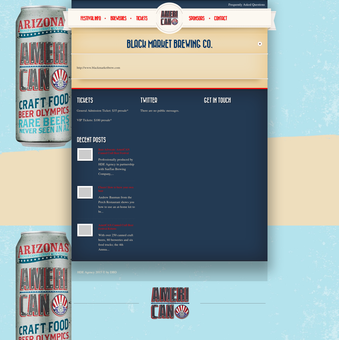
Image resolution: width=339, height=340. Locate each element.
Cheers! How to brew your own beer (115, 189)
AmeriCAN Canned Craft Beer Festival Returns (115, 226)
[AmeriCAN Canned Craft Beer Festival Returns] (85, 230)
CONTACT (220, 18)
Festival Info (91, 18)
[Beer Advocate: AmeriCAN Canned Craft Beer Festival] (85, 154)
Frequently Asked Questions (246, 4)
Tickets (141, 18)
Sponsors (196, 18)
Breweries (118, 18)
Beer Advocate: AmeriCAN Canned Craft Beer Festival (114, 151)
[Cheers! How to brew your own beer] (85, 192)
